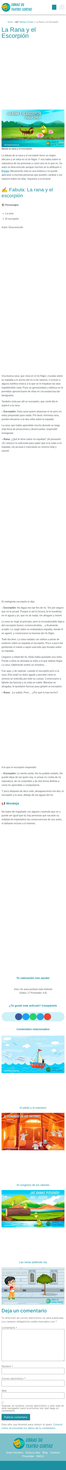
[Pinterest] (33, 1465)
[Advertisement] (33, 75)
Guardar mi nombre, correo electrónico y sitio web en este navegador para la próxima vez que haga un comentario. (33, 1408)
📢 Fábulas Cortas (24, 22)
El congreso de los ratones (33, 1185)
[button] (54, 7)
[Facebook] (21, 1465)
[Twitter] (27, 1465)
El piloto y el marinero (33, 1107)
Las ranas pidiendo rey (33, 1262)
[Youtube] (45, 1465)
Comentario (9, 1327)
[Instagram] (39, 1465)
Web (4, 1390)
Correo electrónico (13, 1378)
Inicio (10, 22)
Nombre (7, 1366)
